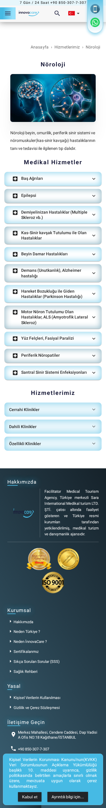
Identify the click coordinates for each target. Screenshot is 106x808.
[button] (53, 179)
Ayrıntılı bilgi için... (68, 796)
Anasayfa (40, 47)
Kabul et (29, 796)
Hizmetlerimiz (67, 47)
